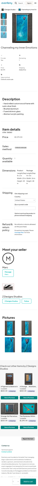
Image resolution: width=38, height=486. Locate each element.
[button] (18, 3)
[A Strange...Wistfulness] (28, 386)
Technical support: (7, 451)
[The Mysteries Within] (28, 416)
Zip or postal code (21, 204)
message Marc (19, 232)
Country (17, 197)
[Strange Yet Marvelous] (9, 416)
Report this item (28, 439)
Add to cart (28, 481)
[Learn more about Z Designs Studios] (8, 287)
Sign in (29, 3)
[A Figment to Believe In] (9, 386)
